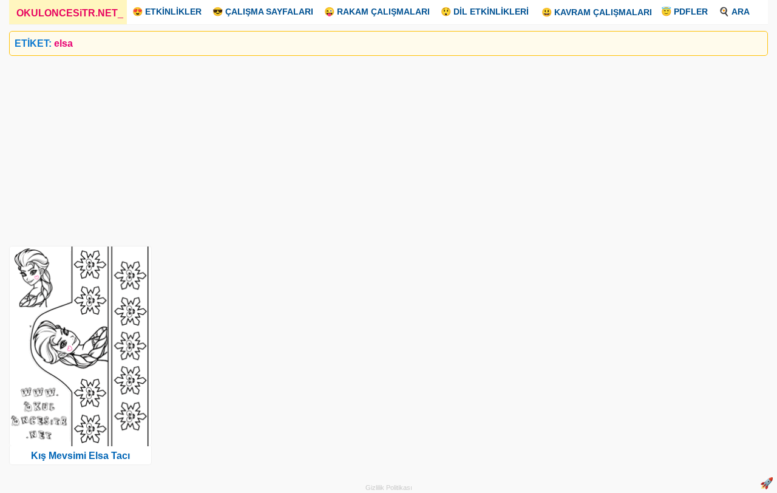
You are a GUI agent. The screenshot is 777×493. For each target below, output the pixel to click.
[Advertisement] (373, 146)
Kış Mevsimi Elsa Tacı (80, 455)
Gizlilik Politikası (388, 487)
